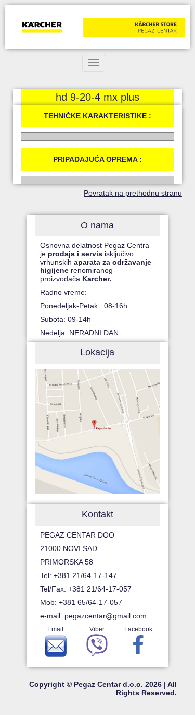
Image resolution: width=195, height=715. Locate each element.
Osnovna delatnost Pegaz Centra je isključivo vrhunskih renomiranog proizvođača (95, 262)
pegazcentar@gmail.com (105, 616)
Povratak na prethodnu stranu (133, 193)
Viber (97, 629)
